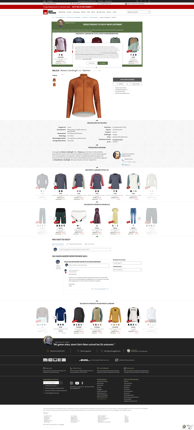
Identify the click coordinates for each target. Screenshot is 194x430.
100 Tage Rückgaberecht (105, 3)
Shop (44, 1)
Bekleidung (62, 12)
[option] (84, 96)
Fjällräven (127, 420)
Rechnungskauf (76, 3)
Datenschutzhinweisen (87, 59)
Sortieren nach (117, 266)
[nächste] (139, 47)
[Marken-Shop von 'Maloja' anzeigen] (54, 75)
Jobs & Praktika (128, 383)
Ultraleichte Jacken (75, 420)
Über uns (126, 381)
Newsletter (127, 387)
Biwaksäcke (100, 420)
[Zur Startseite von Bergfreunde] (50, 12)
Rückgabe (99, 389)
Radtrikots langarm (93, 17)
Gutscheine (127, 389)
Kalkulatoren (47, 417)
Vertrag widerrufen (101, 399)
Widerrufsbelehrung (102, 397)
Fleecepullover (74, 422)
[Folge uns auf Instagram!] (72, 383)
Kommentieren (102, 289)
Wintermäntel (74, 419)
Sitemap (62, 424)
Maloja (55, 70)
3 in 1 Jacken (74, 416)
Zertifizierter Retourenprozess (126, 360)
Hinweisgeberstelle (129, 395)
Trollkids (126, 422)
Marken (109, 12)
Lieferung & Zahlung (102, 381)
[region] (97, 55)
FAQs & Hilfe (100, 385)
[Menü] (193, 425)
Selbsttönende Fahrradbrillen (104, 422)
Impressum (127, 393)
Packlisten (46, 419)
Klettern (83, 12)
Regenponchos (74, 418)
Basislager (50, 1)
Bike (88, 12)
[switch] (189, 428)
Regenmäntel (74, 417)
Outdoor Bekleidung (60, 17)
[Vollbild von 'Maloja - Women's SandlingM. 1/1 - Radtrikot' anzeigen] (62, 74)
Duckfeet (127, 417)
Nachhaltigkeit (127, 399)
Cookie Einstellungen (102, 395)
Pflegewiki (126, 401)
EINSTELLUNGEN (91, 63)
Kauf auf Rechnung (120, 91)
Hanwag (126, 419)
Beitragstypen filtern (119, 260)
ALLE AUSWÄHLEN (103, 63)
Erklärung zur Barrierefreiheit (131, 397)
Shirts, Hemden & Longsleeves (73, 17)
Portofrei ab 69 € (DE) (51, 3)
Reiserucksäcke (101, 417)
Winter (93, 12)
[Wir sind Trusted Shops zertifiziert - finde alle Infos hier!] (129, 351)
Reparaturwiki (133, 401)
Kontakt (99, 387)
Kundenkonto (127, 385)
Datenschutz (103, 393)
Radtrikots (85, 17)
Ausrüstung (76, 12)
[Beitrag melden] (108, 289)
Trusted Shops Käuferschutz (122, 93)
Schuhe (69, 12)
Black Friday (46, 422)
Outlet (114, 12)
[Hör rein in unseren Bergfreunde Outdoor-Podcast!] (83, 383)
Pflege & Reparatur (48, 420)
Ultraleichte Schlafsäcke (103, 418)
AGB (98, 393)
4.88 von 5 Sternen (135, 3)
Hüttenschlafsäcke (102, 416)
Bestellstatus (100, 383)
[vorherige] (54, 47)
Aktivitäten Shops (48, 416)
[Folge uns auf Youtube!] (78, 383)
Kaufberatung (47, 418)
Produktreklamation (102, 391)
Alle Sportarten (101, 12)
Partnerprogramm (128, 391)
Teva (126, 416)
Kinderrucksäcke (101, 419)
